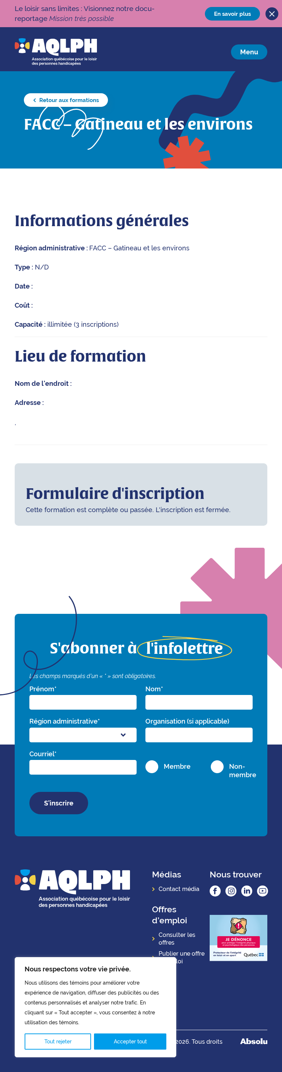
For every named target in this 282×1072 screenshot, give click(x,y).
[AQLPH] (56, 51)
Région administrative (64, 721)
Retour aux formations (68, 100)
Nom (154, 689)
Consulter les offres (177, 938)
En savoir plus (232, 14)
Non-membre (242, 771)
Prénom (43, 689)
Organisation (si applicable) (187, 721)
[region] (95, 1007)
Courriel (43, 754)
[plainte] (238, 939)
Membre (177, 766)
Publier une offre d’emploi (182, 957)
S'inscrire (58, 803)
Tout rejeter (58, 1041)
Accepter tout (130, 1041)
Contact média (179, 889)
